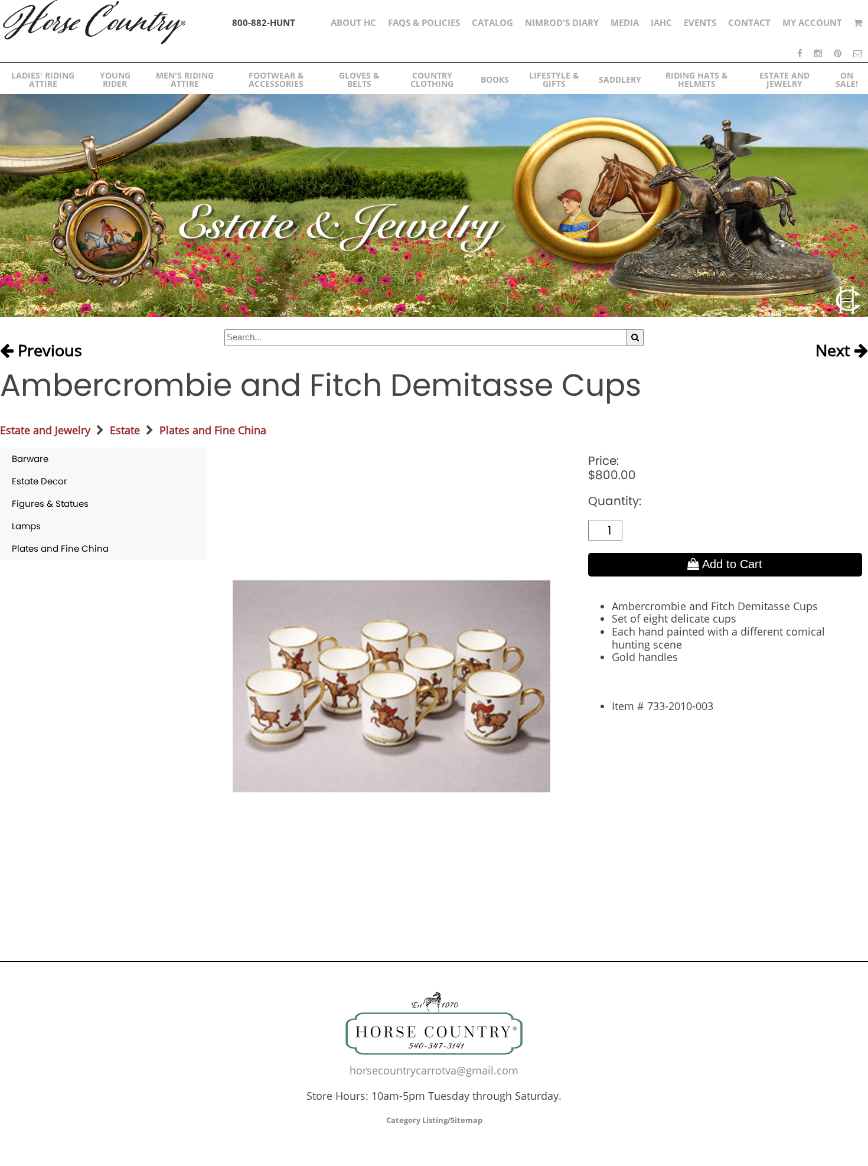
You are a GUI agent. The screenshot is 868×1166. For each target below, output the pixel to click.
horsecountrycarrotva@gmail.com (434, 1070)
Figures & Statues (50, 503)
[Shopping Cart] (858, 22)
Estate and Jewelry (45, 430)
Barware (30, 458)
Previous (48, 351)
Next (834, 351)
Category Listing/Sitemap (434, 1120)
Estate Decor (39, 481)
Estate (125, 430)
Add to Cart (730, 564)
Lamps (26, 526)
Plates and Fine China (212, 430)
